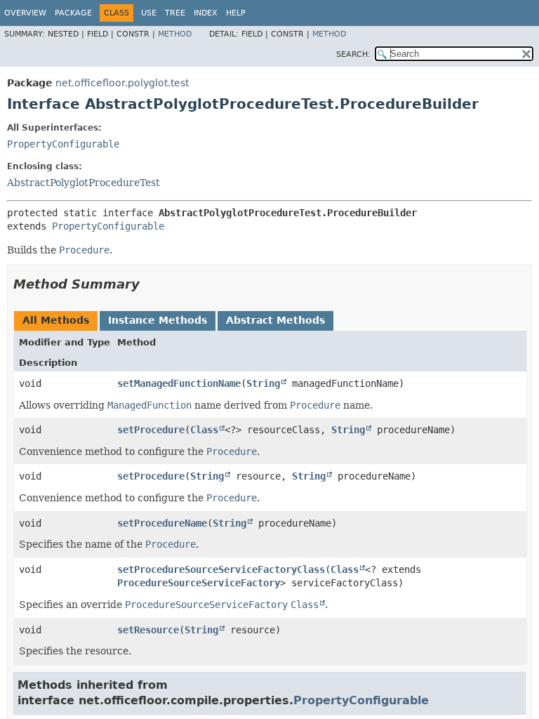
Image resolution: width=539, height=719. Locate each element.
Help (236, 13)
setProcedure (151, 429)
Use (149, 13)
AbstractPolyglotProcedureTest (83, 182)
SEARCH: (353, 54)
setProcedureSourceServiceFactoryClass (221, 569)
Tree (175, 13)
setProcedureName (162, 523)
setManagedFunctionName (179, 383)
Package (73, 13)
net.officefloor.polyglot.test (122, 82)
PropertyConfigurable (63, 144)
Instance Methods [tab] (157, 320)
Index (206, 13)
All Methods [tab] (55, 320)
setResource (148, 629)
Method (175, 34)
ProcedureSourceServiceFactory (198, 582)
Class (204, 429)
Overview (25, 13)
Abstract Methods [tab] (275, 320)
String (263, 383)
